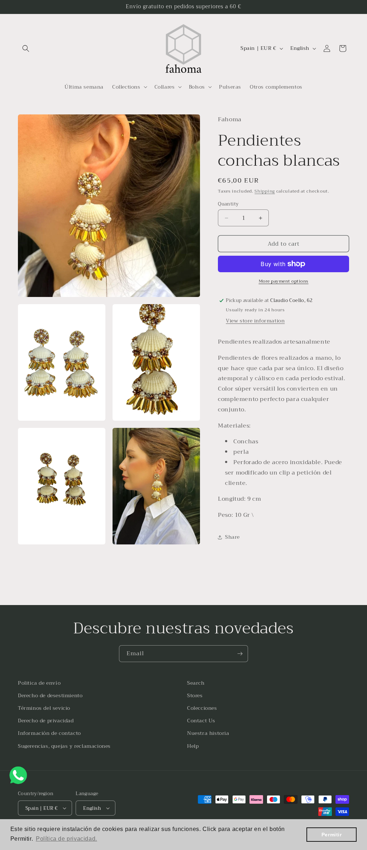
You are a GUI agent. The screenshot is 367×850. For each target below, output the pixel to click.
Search (196, 683)
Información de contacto (49, 733)
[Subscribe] (240, 653)
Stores (195, 695)
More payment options (284, 281)
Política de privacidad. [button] (66, 839)
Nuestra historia (208, 733)
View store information (255, 320)
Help (193, 746)
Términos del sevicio (44, 708)
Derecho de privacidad (46, 720)
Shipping (264, 191)
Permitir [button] (331, 834)
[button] (26, 48)
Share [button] (232, 537)
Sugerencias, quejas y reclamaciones (64, 746)
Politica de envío (39, 683)
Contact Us (201, 720)
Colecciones (202, 708)
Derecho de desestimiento (50, 695)
